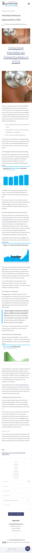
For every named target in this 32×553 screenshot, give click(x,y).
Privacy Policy (8, 551)
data (16, 158)
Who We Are (16, 475)
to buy (16, 400)
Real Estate (22, 452)
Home (16, 462)
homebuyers (7, 108)
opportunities (5, 454)
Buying (16, 466)
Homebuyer (5, 452)
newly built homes (12, 221)
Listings (16, 464)
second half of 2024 (18, 143)
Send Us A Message (16, 514)
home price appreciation (21, 384)
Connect (16, 477)
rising (22, 375)
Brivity (14, 549)
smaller (21, 224)
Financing (16, 471)
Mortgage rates (6, 294)
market (9, 114)
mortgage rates (23, 418)
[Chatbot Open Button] (27, 548)
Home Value (16, 473)
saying (7, 307)
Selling (16, 468)
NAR (23, 238)
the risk (11, 414)
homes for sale (23, 156)
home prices (15, 337)
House (10, 452)
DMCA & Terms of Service (19, 551)
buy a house (16, 452)
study (19, 116)
